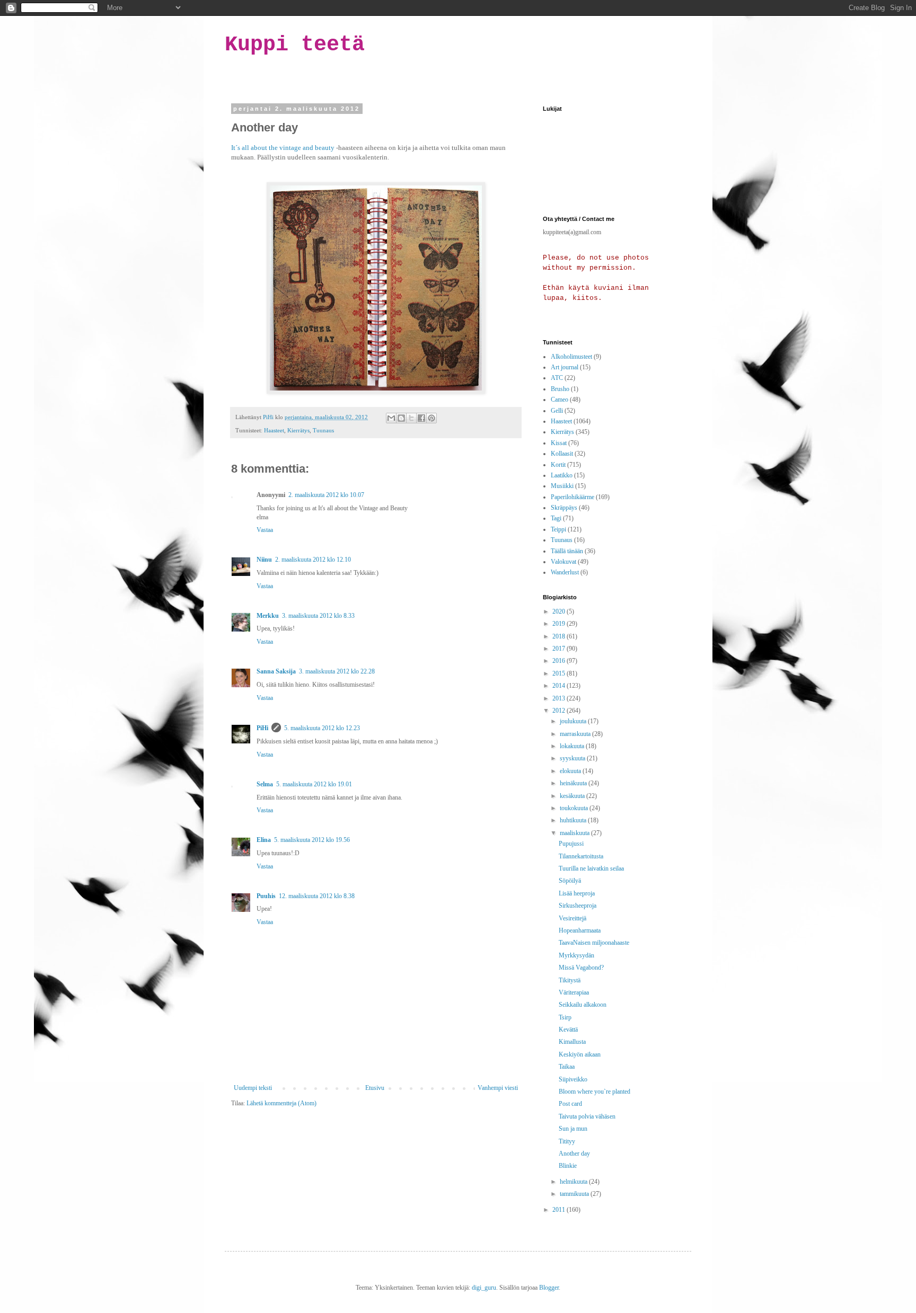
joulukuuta (574, 721)
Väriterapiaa (574, 992)
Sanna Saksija (276, 671)
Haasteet (274, 430)
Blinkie (568, 1165)
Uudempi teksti (253, 1088)
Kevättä (568, 1029)
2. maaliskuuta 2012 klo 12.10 (313, 559)
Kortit (558, 464)
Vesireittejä (572, 918)
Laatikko (561, 475)
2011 (559, 1209)
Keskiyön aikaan (580, 1054)
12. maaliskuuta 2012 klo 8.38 (317, 896)
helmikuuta (574, 1181)
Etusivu (374, 1088)
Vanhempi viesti (498, 1088)
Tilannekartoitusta (581, 856)
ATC (557, 378)
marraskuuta (576, 734)
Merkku (268, 615)
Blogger (549, 1287)
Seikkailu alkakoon (582, 1004)
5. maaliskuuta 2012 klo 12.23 (322, 728)
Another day (574, 1153)
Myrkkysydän (576, 955)
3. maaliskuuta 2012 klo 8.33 (318, 615)
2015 (559, 673)
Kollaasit (562, 453)
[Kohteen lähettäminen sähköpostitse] (391, 418)
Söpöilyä (570, 880)
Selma (265, 784)
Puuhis (266, 896)
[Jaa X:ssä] (411, 418)
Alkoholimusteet (571, 356)
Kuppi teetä (295, 45)
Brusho (560, 389)
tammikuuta (575, 1193)
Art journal (564, 367)
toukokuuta (574, 808)
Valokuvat (563, 561)
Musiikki (562, 486)
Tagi (556, 518)
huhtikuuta (574, 820)
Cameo (559, 399)
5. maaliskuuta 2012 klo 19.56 (312, 840)
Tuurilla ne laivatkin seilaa (591, 868)
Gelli (557, 410)
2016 (559, 660)
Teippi (558, 529)
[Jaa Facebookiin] (421, 418)
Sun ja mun (573, 1128)
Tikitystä (569, 980)
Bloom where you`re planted (594, 1091)
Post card (570, 1103)
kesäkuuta (573, 796)
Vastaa (265, 530)
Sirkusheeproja (577, 905)
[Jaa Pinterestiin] (431, 418)
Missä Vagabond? (581, 967)
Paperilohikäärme (572, 497)
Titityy (567, 1141)
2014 (559, 685)
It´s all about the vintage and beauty (282, 148)
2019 (559, 623)
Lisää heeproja (577, 893)
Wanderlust (565, 572)
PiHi (262, 728)
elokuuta (571, 771)
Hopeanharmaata (580, 930)
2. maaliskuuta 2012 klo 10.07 (326, 495)
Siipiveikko (573, 1079)
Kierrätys (298, 430)
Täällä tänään (567, 551)
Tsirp (565, 1017)
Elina (264, 840)
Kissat (559, 443)
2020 (559, 611)
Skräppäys (564, 507)
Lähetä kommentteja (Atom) (281, 1103)
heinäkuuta (574, 783)
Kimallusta (572, 1041)
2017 (559, 648)
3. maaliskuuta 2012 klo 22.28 (337, 671)
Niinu (264, 559)
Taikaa (567, 1066)
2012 (559, 710)
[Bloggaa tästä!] (401, 418)
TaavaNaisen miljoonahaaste (594, 942)
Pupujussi (571, 843)
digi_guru (484, 1287)
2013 (559, 698)
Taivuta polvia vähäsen (587, 1116)
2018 (559, 636)
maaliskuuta (575, 833)
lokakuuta (573, 746)
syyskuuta (573, 758)
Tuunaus (323, 430)
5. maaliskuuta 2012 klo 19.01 (314, 784)
